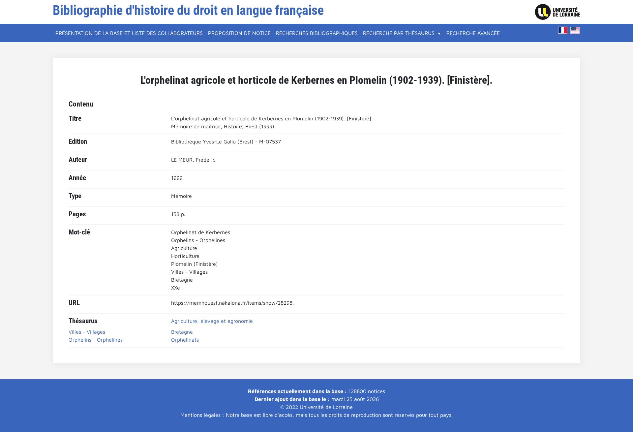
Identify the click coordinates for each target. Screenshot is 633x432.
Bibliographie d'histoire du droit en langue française (188, 10)
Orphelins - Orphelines (96, 340)
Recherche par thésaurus (399, 33)
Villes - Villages (87, 332)
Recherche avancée (473, 33)
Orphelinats (185, 340)
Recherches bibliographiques (317, 33)
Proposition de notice (239, 33)
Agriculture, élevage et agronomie (212, 321)
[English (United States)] (575, 30)
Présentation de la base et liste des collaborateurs (129, 33)
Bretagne (182, 332)
